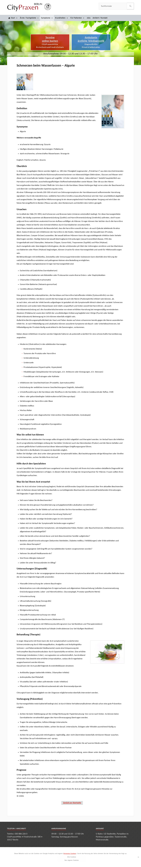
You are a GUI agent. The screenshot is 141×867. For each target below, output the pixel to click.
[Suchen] (130, 6)
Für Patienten (76, 18)
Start (13, 18)
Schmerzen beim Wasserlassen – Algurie (46, 65)
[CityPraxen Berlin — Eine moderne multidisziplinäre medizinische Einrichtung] (29, 7)
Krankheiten (60, 18)
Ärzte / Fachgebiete (28, 18)
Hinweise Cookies (70, 853)
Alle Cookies (71, 857)
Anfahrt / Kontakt (100, 18)
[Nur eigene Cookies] (138, 857)
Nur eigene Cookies (72, 860)
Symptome (45, 18)
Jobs (88, 18)
